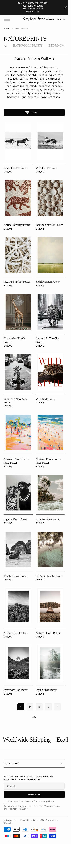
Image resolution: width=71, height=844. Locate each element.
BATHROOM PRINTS (28, 46)
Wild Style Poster (46, 399)
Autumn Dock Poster (48, 633)
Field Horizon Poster (48, 281)
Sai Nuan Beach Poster (49, 576)
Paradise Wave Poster (48, 519)
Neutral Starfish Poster (17, 281)
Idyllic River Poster (46, 690)
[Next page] (34, 717)
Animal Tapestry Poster (17, 225)
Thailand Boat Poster (16, 576)
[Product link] (18, 141)
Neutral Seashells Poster (49, 225)
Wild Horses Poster (47, 168)
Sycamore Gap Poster (16, 690)
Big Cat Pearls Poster (15, 519)
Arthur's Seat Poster (15, 633)
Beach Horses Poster (15, 168)
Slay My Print (28, 820)
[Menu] (8, 19)
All (5, 46)
